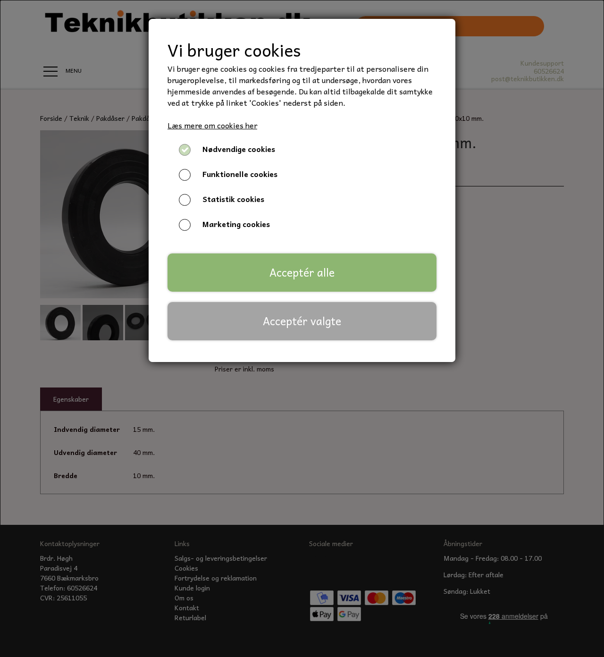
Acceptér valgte (302, 320)
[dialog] (302, 328)
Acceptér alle (302, 272)
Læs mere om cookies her (212, 125)
